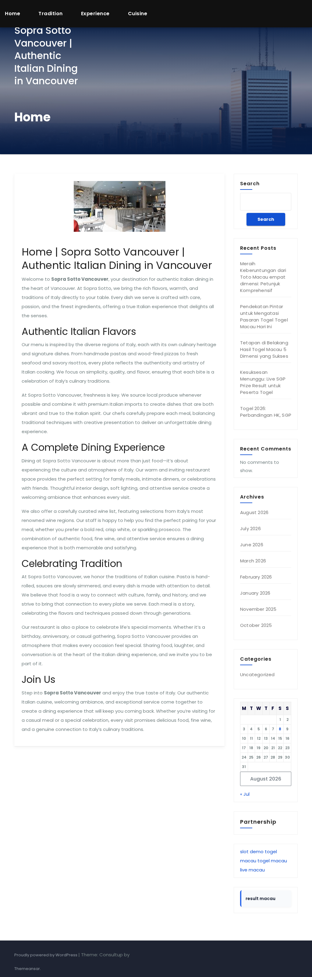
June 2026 (251, 544)
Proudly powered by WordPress (46, 955)
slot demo (252, 851)
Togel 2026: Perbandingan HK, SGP (265, 411)
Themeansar (27, 969)
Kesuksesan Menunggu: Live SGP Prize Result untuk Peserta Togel (263, 382)
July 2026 (250, 528)
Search (250, 183)
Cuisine (137, 13)
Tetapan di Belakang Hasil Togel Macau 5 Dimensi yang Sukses (264, 349)
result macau (260, 898)
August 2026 (254, 512)
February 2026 (256, 577)
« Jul (245, 794)
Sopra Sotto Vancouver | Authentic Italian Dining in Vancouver (46, 55)
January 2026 (255, 593)
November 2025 (258, 609)
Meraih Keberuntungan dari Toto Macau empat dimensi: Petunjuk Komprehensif (263, 277)
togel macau (272, 860)
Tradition (50, 13)
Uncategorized (257, 674)
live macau (252, 870)
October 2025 (256, 625)
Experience (95, 13)
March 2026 (253, 561)
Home (12, 13)
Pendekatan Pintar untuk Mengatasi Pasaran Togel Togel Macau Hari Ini (264, 316)
